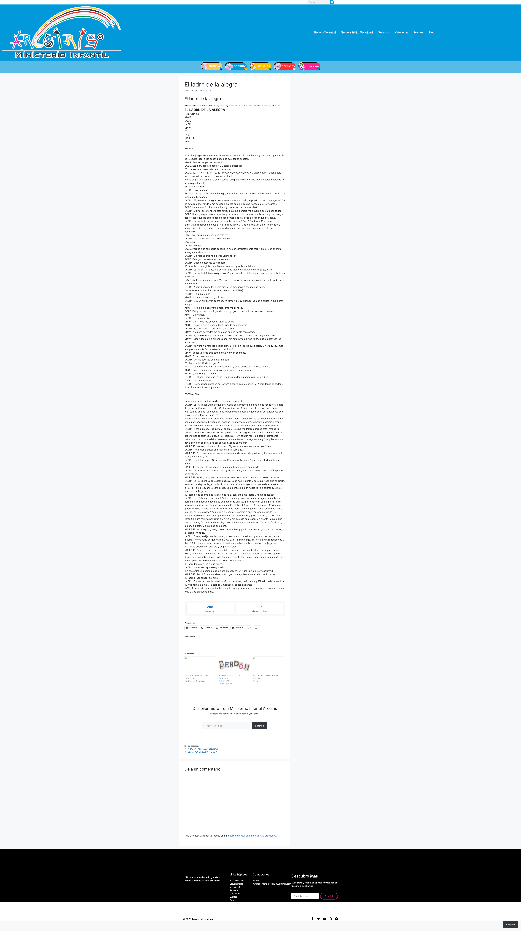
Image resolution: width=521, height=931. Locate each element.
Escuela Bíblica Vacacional (357, 32)
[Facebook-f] (312, 918)
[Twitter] (318, 918)
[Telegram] (336, 918)
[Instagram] (330, 918)
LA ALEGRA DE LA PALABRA (197, 675)
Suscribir (259, 725)
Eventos (418, 32)
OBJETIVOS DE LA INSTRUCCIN (202, 752)
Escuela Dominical (325, 32)
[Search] (332, 2)
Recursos (384, 32)
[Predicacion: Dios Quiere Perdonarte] (234, 665)
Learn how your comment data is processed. (252, 835)
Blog (431, 32)
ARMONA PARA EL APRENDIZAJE (203, 749)
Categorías (401, 32)
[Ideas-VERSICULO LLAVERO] (268, 665)
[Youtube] (324, 918)
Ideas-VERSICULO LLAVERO (265, 675)
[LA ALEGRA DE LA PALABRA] (200, 665)
